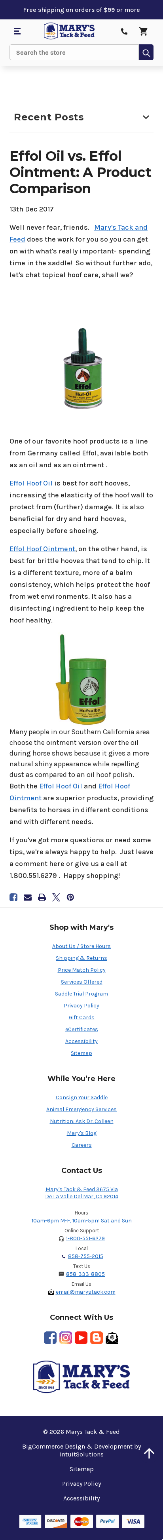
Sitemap (81, 1053)
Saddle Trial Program (81, 993)
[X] (56, 897)
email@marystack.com (86, 1292)
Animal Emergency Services (81, 1109)
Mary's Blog (82, 1133)
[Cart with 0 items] (143, 31)
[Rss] (96, 1337)
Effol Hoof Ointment (42, 548)
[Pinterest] (70, 897)
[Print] (42, 897)
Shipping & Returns (81, 958)
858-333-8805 (85, 1274)
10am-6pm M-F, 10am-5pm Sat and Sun (82, 1220)
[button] (149, 1453)
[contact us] (124, 31)
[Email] (28, 897)
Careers (82, 1145)
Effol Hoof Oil (31, 483)
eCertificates (81, 1029)
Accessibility (81, 1041)
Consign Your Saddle (82, 1097)
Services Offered (81, 981)
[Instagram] (65, 1337)
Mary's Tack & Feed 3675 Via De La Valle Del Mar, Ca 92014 (81, 1193)
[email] (112, 1337)
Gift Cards (82, 1017)
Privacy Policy (81, 1005)
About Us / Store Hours (81, 946)
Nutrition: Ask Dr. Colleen (82, 1121)
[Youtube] (81, 1337)
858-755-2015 (85, 1256)
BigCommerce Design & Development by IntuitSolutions (81, 1450)
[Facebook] (13, 897)
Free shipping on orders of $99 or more (81, 9)
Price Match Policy (82, 970)
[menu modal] (17, 31)
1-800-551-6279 (85, 1238)
